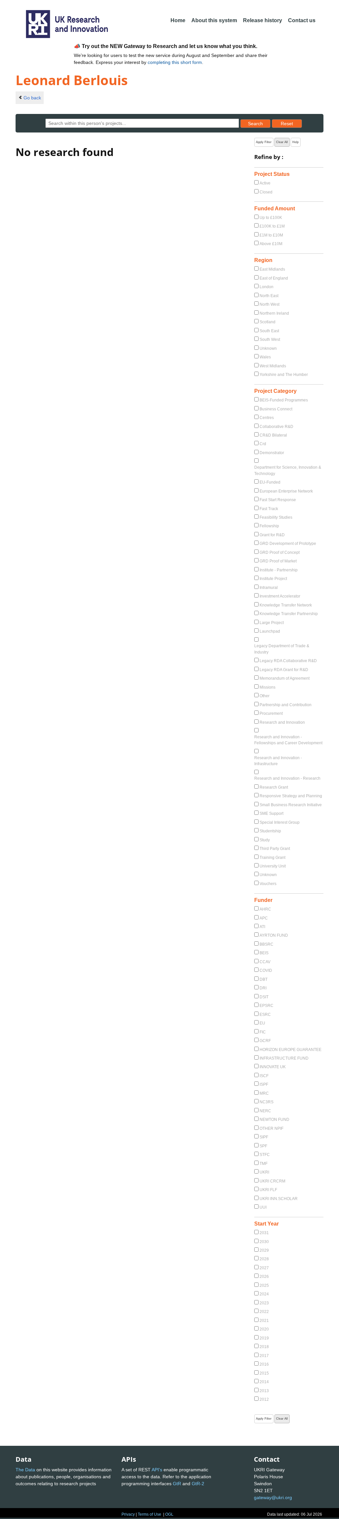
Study (265, 840)
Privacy (128, 1514)
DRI (263, 988)
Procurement (271, 713)
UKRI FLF (268, 1189)
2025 (264, 1285)
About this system (214, 20)
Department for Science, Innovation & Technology (287, 470)
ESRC (265, 1014)
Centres (267, 417)
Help (295, 142)
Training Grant (272, 857)
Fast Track (269, 508)
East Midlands (272, 269)
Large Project (272, 622)
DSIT (264, 997)
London (266, 287)
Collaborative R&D (276, 426)
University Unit (273, 866)
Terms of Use (149, 1514)
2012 (264, 1399)
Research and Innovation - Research (287, 778)
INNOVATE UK (273, 1067)
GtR (177, 1483)
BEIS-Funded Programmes (284, 400)
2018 (264, 1346)
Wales (265, 357)
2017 (264, 1355)
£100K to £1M (272, 226)
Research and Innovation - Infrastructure (278, 761)
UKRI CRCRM (272, 1181)
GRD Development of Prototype (288, 543)
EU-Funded (270, 482)
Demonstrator (272, 452)
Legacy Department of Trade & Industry (281, 649)
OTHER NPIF (271, 1128)
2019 (264, 1338)
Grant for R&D (272, 535)
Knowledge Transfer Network (286, 605)
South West (270, 339)
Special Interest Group (280, 822)
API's (157, 1469)
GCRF (265, 1040)
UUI (263, 1207)
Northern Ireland (274, 313)
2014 (264, 1382)
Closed (266, 192)
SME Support (271, 813)
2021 (264, 1320)
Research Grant (274, 787)
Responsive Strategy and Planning (291, 796)
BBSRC (266, 944)
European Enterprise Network (286, 491)
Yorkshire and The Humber (284, 374)
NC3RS (266, 1102)
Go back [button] (32, 97)
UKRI (264, 1172)
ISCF (264, 1076)
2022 (264, 1311)
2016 (264, 1364)
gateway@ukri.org (273, 1497)
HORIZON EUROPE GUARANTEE (290, 1049)
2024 (264, 1294)
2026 (264, 1276)
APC (264, 918)
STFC (265, 1154)
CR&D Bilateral (273, 435)
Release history (262, 20)
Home (177, 20)
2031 (264, 1233)
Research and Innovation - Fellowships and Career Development (288, 740)
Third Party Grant (275, 848)
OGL (169, 1514)
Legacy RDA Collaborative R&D (288, 660)
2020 (264, 1329)
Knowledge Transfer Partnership (289, 613)
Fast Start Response (278, 500)
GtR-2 (198, 1483)
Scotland (267, 322)
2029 (264, 1250)
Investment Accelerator (280, 596)
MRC (264, 1093)
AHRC (265, 909)
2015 (264, 1373)
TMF (263, 1163)
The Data (25, 1469)
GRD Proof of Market (278, 561)
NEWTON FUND (274, 1119)
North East (269, 295)
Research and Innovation (282, 722)
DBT (263, 979)
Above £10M (271, 243)
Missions (267, 687)
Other (264, 696)
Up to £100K (271, 217)
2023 (264, 1303)
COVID (266, 970)
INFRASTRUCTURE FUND (284, 1058)
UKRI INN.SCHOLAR (279, 1198)
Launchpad (270, 631)
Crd (263, 444)
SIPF (264, 1137)
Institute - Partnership (279, 570)
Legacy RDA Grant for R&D (284, 669)
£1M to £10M (271, 235)
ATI (262, 926)
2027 (264, 1268)
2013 (264, 1390)
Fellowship (269, 526)
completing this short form (175, 62)
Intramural (269, 587)
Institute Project (273, 578)
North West (269, 304)
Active (265, 183)
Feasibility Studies (276, 517)
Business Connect (276, 409)
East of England (274, 278)
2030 (264, 1241)
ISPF (264, 1084)
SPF (263, 1146)
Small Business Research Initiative (291, 805)
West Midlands (273, 366)
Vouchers (268, 883)
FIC (263, 1032)
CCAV (265, 962)
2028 (264, 1259)
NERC (265, 1111)
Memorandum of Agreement (285, 678)
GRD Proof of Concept (280, 552)
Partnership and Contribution (286, 705)
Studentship (270, 831)
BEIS (264, 953)
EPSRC (266, 1005)
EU (262, 1023)
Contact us (301, 20)
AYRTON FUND (274, 935)
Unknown (268, 348)
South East (269, 331)
